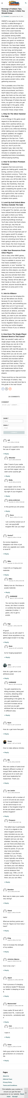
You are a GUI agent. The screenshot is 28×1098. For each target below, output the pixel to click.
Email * (6, 425)
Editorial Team (7, 1079)
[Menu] (2, 3)
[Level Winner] (14, 3)
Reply (6, 454)
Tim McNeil (6, 16)
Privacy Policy (7, 1082)
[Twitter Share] (6, 388)
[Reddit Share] (10, 388)
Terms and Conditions (10, 1085)
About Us (6, 1076)
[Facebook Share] (2, 388)
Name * (6, 418)
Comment (5, 402)
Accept (15, 1096)
